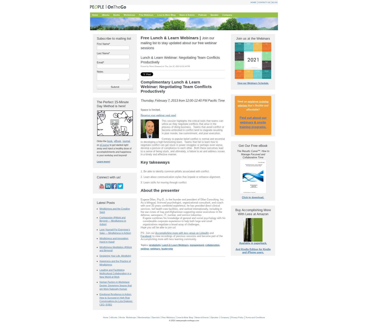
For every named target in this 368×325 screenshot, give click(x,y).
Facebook (146, 236)
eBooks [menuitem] (105, 15)
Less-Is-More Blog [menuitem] (166, 15)
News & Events (202, 317)
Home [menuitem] (95, 15)
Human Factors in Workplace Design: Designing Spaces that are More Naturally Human (115, 285)
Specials (155, 317)
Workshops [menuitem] (129, 15)
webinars (155, 248)
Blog (275, 2)
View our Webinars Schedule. (253, 83)
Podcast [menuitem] (202, 15)
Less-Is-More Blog (185, 317)
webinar (145, 248)
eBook (117, 141)
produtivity (155, 245)
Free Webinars (168, 317)
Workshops (131, 317)
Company (225, 317)
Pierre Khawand (155, 66)
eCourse (104, 145)
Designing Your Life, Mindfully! (115, 256)
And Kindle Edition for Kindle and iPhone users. (253, 251)
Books (122, 317)
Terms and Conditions (255, 317)
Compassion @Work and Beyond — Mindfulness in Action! (112, 221)
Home (253, 2)
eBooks (113, 317)
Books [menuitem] (116, 15)
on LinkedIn (182, 233)
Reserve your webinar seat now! (158, 115)
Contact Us (264, 2)
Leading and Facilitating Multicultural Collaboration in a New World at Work (115, 273)
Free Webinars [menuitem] (146, 15)
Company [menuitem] (227, 15)
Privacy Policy (237, 317)
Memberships (144, 317)
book (110, 141)
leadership (167, 248)
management (197, 245)
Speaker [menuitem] (214, 15)
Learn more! (103, 161)
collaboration (212, 245)
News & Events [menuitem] (187, 15)
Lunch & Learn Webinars (175, 245)
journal (126, 141)
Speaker (214, 317)
